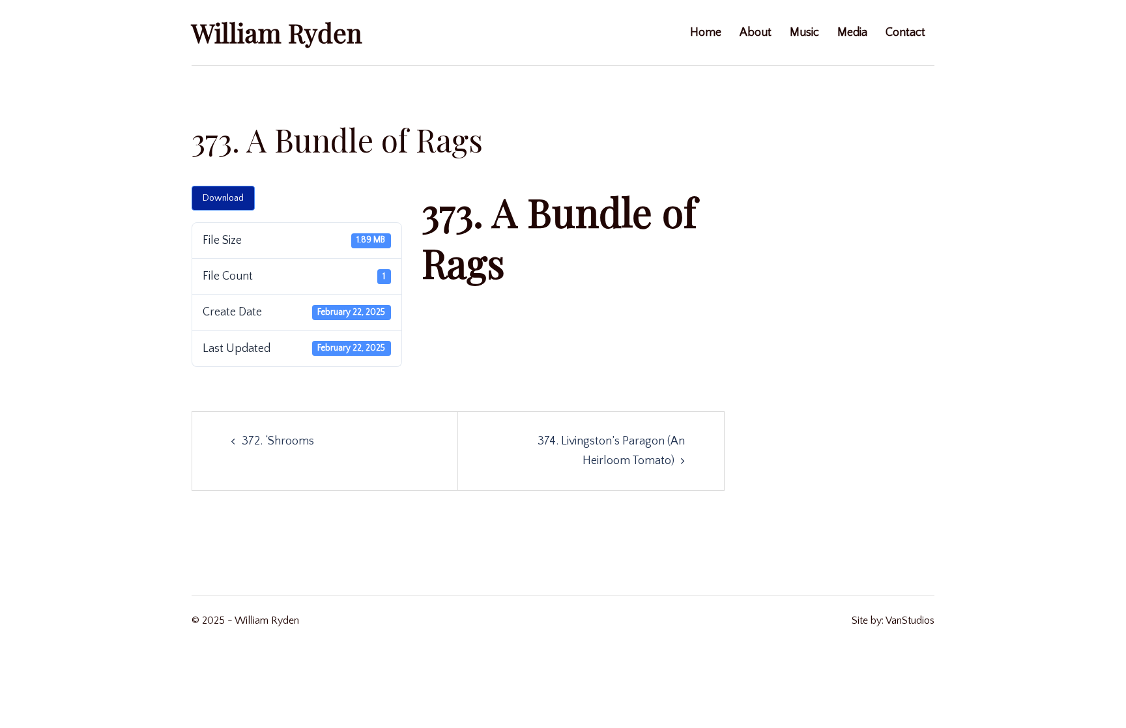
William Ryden (277, 32)
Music (804, 32)
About (756, 32)
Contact (905, 32)
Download (223, 198)
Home (705, 32)
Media (852, 32)
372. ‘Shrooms (278, 441)
